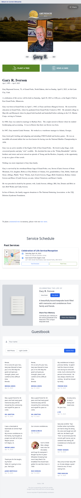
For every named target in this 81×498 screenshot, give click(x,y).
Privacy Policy (35, 489)
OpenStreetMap (42, 492)
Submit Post (70, 351)
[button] (12, 255)
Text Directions (35, 264)
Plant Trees (63, 264)
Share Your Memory (68, 317)
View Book (44, 295)
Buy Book (55, 295)
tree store (43, 221)
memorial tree (15, 221)
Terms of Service (45, 489)
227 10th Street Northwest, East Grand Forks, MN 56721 (43, 260)
